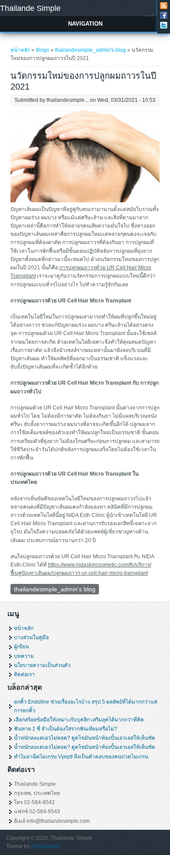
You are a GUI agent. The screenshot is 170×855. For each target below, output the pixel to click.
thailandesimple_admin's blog (90, 50)
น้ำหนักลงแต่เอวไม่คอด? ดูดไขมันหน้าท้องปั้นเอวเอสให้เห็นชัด (84, 738)
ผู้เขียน (21, 647)
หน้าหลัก (20, 50)
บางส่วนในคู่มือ (31, 637)
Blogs (42, 50)
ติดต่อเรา (24, 674)
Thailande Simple (30, 8)
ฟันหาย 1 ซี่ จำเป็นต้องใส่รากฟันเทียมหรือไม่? (65, 729)
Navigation (85, 23)
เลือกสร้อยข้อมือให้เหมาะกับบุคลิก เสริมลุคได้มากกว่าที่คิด (79, 720)
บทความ (24, 656)
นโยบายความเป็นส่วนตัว (42, 665)
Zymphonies (45, 846)
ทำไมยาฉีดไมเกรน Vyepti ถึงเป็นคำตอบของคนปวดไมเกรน (81, 757)
